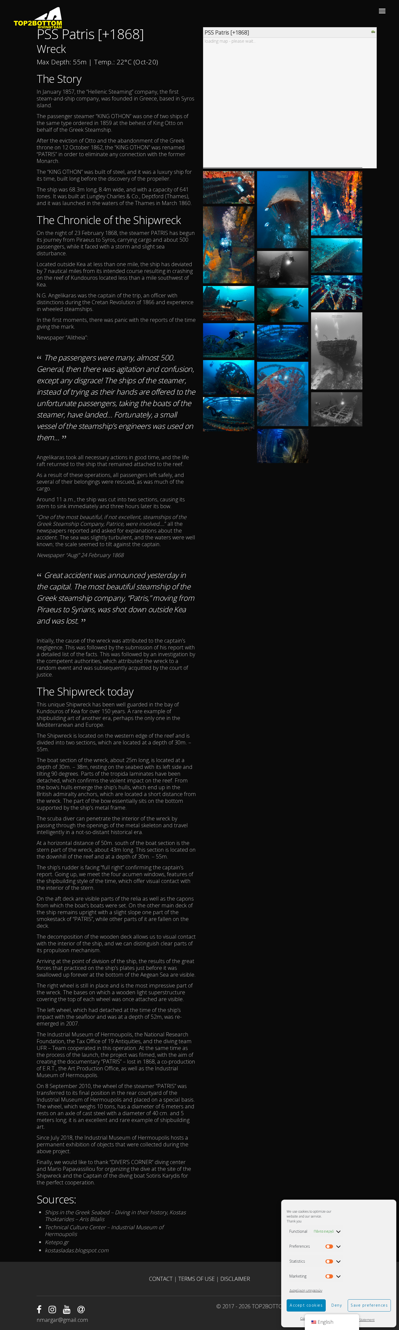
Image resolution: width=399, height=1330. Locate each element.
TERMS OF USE (197, 1278)
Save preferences (369, 1305)
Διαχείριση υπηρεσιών (305, 1290)
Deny (336, 1305)
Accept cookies (306, 1305)
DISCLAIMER (235, 1278)
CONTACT (161, 1278)
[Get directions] (373, 32)
